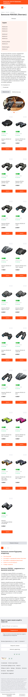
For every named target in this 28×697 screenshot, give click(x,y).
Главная (3, 12)
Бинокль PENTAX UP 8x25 (20, 393)
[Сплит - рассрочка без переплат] (3, 131)
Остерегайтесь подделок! (7, 673)
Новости (18, 665)
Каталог (7, 12)
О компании (4, 663)
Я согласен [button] (22, 695)
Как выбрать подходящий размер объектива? (14, 558)
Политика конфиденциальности (8, 692)
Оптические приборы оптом (8, 665)
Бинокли (12, 12)
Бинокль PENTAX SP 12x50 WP (6, 393)
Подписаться (14, 630)
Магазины (18, 668)
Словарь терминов (8, 564)
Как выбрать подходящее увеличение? (13, 560)
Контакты (24, 668)
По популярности (5, 85)
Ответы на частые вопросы (10, 562)
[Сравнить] (12, 117)
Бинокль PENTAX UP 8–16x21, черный (20, 266)
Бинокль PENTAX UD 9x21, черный (20, 139)
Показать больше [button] (14, 543)
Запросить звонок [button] (14, 645)
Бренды (13, 668)
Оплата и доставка (12, 663)
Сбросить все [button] (6, 92)
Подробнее (9, 695)
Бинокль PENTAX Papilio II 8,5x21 (19, 308)
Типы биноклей (7, 556)
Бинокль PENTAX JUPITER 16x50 (5, 224)
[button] (11, 112)
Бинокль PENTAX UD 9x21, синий (20, 477)
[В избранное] (10, 117)
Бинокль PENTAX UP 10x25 (6, 266)
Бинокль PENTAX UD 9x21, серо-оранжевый (6, 478)
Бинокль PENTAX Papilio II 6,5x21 (5, 308)
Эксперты (3, 670)
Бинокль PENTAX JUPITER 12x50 (19, 182)
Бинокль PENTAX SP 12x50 (20, 224)
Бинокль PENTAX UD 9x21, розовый (20, 435)
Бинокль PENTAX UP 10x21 (6, 139)
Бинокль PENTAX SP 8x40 (6, 351)
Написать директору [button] (14, 649)
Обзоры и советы (5, 668)
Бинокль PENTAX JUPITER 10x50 (5, 182)
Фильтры (13, 18)
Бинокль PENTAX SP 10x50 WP (20, 351)
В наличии (5, 87)
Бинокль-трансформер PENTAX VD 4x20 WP (6, 522)
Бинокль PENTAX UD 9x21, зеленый (6, 435)
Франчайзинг (10, 670)
